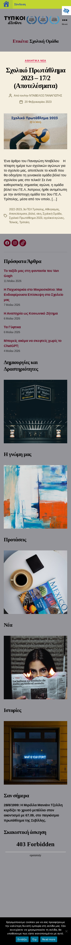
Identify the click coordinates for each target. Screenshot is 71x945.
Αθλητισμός (52, 209)
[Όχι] (66, 931)
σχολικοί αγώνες (54, 217)
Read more (48, 939)
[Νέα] (35, 667)
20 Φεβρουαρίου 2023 (38, 101)
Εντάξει (22, 939)
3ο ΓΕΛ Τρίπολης (33, 209)
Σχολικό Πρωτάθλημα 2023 (25, 217)
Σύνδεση (20, 4)
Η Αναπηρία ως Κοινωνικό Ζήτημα (31, 313)
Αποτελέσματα (18, 213)
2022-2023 (15, 209)
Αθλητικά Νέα (35, 60)
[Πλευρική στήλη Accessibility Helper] (66, 10)
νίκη (38, 213)
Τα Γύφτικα (12, 327)
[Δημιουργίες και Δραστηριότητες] (35, 411)
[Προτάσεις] (35, 582)
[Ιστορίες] (35, 753)
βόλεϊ (31, 213)
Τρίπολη (24, 222)
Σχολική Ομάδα (52, 213)
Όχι (34, 939)
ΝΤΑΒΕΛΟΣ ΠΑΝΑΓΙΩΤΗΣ (45, 95)
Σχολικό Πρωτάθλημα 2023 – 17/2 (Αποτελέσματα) (35, 77)
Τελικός (13, 222)
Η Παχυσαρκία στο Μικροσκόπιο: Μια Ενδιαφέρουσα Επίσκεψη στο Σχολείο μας (33, 295)
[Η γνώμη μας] (35, 497)
